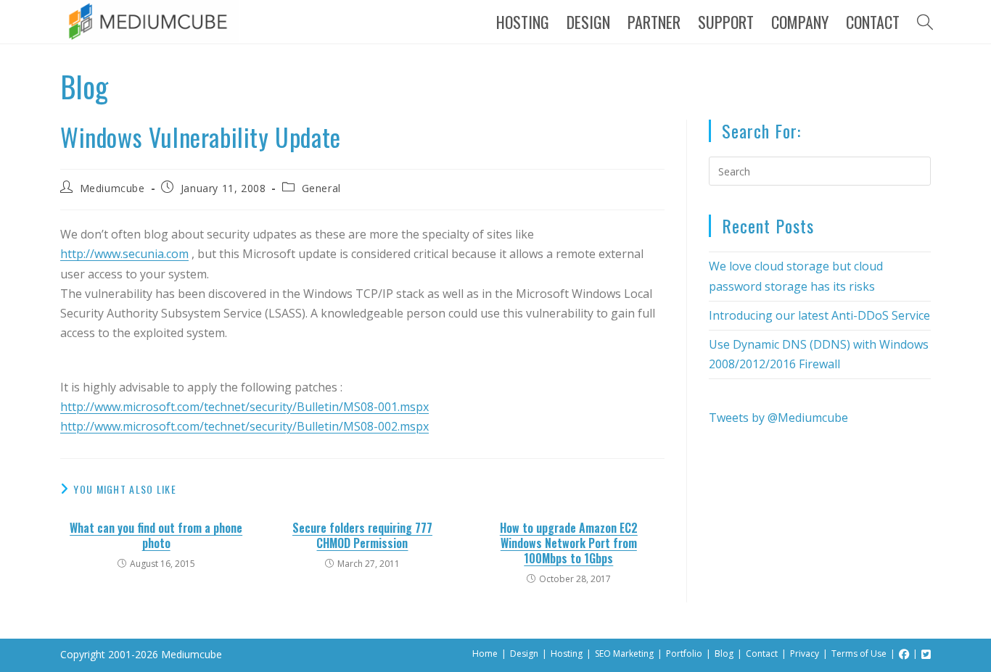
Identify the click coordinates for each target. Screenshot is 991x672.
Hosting (567, 653)
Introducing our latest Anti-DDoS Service (819, 315)
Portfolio (684, 653)
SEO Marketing (624, 653)
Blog (724, 653)
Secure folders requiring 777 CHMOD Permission (362, 535)
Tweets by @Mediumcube (778, 418)
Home (485, 653)
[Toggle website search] (925, 21)
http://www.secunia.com (124, 254)
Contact (762, 653)
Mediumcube (112, 188)
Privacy (804, 653)
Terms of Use (859, 653)
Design (524, 653)
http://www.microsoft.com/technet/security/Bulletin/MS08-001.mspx (244, 407)
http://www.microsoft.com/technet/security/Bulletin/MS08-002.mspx (244, 426)
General (321, 188)
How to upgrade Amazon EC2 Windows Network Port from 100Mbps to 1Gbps (569, 542)
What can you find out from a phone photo (156, 535)
